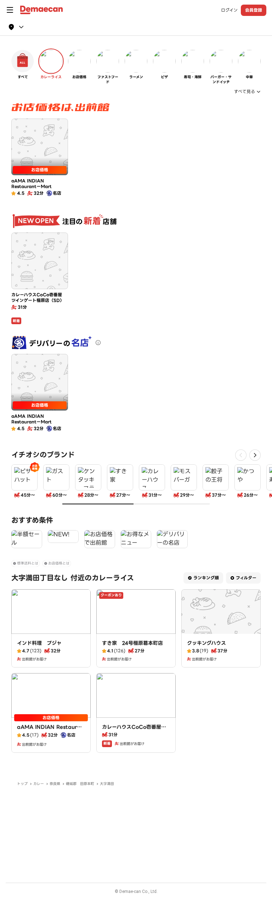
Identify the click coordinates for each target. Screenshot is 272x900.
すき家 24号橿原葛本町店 (132, 643)
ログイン (229, 10)
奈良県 (55, 784)
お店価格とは (58, 563)
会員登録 (253, 10)
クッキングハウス (206, 643)
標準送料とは (27, 563)
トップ (22, 784)
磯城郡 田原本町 (80, 784)
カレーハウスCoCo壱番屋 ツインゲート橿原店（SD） (134, 730)
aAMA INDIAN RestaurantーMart (50, 730)
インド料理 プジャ (39, 643)
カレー (38, 784)
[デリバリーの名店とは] (98, 342)
